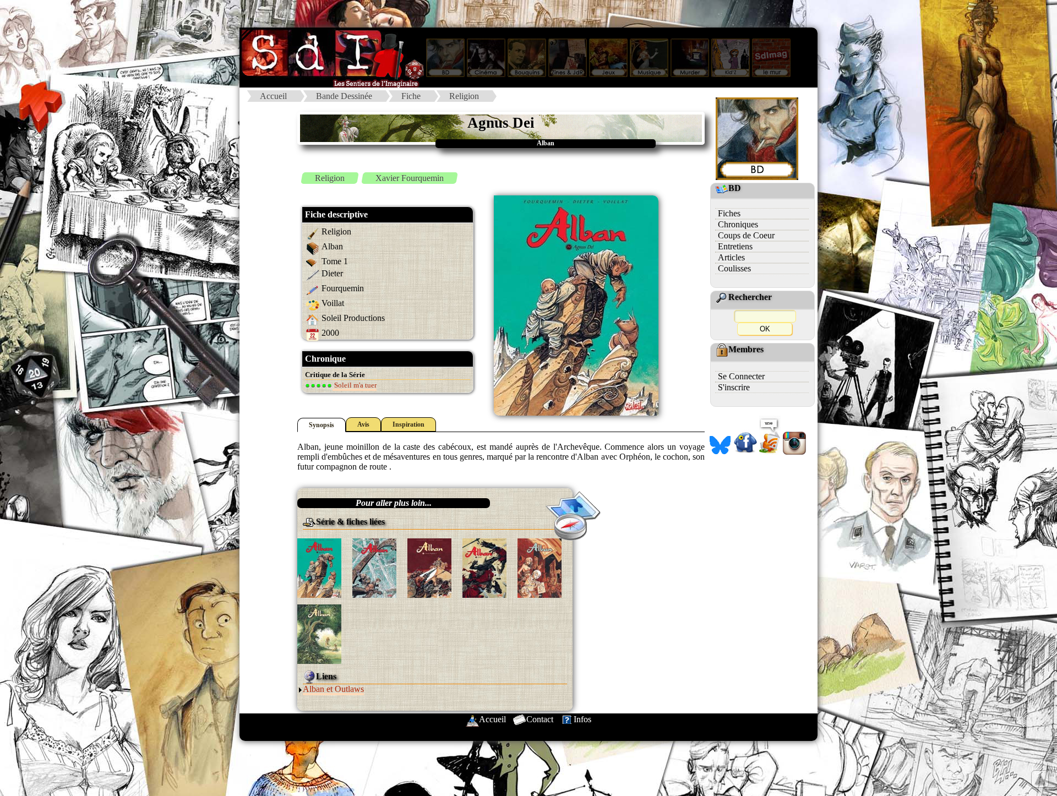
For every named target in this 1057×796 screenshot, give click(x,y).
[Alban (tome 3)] (429, 567)
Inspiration (408, 424)
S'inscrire (734, 387)
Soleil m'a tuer (355, 385)
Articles (731, 257)
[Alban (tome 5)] (539, 567)
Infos (582, 719)
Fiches (729, 213)
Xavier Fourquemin (409, 178)
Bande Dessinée (344, 96)
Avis (363, 424)
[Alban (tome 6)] (319, 633)
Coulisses (734, 268)
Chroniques (738, 224)
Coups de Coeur (746, 235)
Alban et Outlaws (333, 689)
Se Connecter (741, 376)
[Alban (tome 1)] (319, 567)
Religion (464, 96)
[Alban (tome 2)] (374, 567)
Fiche (411, 96)
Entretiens (735, 246)
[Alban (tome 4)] (484, 567)
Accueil (273, 96)
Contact (539, 719)
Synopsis (321, 425)
